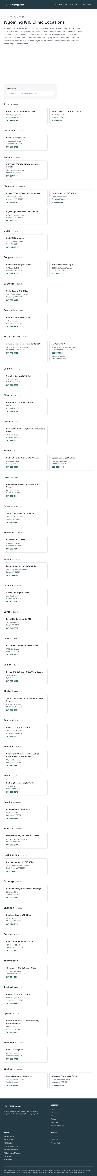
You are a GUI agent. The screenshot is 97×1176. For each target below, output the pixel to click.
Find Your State (61, 5)
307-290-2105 (12, 496)
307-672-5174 (12, 924)
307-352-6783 (12, 871)
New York (54, 1122)
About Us (54, 1136)
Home (6, 17)
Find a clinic (11, 89)
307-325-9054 (12, 467)
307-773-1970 (11, 202)
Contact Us (55, 1140)
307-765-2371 (11, 440)
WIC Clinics (74, 5)
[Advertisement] (48, 66)
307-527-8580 (12, 247)
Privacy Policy (56, 1143)
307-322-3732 (12, 1059)
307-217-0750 (12, 176)
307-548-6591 (12, 628)
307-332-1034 (12, 575)
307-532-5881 (12, 1003)
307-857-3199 (12, 845)
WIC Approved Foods (12, 1153)
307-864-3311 (11, 977)
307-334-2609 (12, 655)
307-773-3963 (12, 353)
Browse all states (57, 1126)
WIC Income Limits (11, 1150)
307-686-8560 (12, 385)
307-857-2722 (12, 147)
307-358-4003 (12, 274)
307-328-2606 (12, 818)
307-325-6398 (58, 467)
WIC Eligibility (9, 1143)
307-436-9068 (12, 411)
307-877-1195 (11, 549)
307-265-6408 (12, 326)
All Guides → (9, 1160)
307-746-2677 (12, 736)
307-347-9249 (12, 1085)
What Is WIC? (9, 1136)
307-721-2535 (11, 602)
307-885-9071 (12, 120)
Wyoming (13, 17)
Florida (53, 1119)
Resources (87, 5)
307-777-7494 (12, 221)
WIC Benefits (9, 1140)
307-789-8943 (12, 300)
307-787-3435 (12, 681)
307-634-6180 (57, 202)
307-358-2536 (58, 274)
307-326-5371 (12, 898)
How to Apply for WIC (12, 1146)
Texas (53, 1116)
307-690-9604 (12, 710)
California (54, 1112)
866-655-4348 (12, 792)
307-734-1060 (11, 522)
